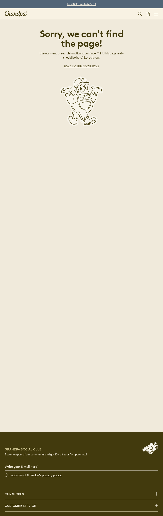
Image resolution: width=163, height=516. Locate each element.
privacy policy (52, 475)
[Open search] (140, 14)
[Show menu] (155, 14)
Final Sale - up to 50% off (81, 4)
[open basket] (148, 13)
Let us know (91, 57)
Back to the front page (81, 66)
